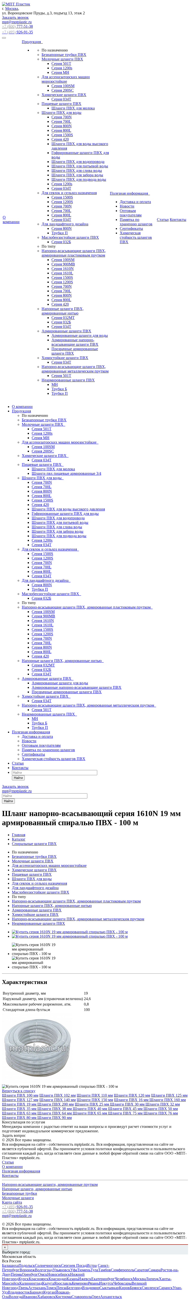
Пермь (16, 1274)
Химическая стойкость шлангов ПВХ (136, 237)
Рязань (93, 1283)
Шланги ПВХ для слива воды (76, 170)
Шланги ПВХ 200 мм (55, 1104)
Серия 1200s (61, 68)
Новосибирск (58, 1274)
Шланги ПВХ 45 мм (125, 1109)
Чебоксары (122, 1283)
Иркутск (106, 1283)
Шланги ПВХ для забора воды (77, 175)
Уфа (73, 1270)
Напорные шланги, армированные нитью (37, 1189)
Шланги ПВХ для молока (73, 108)
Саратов (141, 1270)
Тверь (23, 1288)
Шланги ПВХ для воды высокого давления (68, 509)
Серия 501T (61, 63)
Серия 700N (61, 117)
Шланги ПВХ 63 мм (19, 1113)
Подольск (27, 1265)
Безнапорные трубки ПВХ (64, 55)
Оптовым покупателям (131, 213)
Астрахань (37, 1288)
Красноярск (38, 1279)
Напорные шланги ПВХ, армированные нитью (63, 311)
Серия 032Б (61, 242)
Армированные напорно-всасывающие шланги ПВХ (74, 342)
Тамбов (104, 1270)
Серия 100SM (62, 86)
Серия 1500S (62, 135)
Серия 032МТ (63, 318)
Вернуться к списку (18, 1091)
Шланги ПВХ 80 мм (19, 1117)
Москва (11, 8)
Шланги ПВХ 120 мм (132, 1095)
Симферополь (122, 1270)
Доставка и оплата (135, 202)
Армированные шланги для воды (79, 335)
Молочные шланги (18, 1198)
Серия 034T (61, 219)
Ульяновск (61, 1270)
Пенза (61, 1288)
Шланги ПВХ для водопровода (77, 161)
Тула (94, 1270)
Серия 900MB (63, 264)
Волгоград (44, 1270)
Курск (24, 1279)
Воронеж (27, 1270)
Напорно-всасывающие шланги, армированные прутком (50, 1184)
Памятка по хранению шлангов (136, 221)
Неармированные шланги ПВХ (68, 380)
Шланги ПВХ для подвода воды (78, 179)
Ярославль (63, 1283)
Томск (51, 1288)
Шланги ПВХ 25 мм (92, 1104)
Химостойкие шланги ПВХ (65, 358)
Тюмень (84, 1270)
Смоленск (150, 1288)
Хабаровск (46, 1297)
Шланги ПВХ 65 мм (90, 1113)
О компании (11, 219)
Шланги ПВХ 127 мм (20, 1100)
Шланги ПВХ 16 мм (131, 1100)
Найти (18, 778)
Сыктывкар (109, 1288)
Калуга (48, 1283)
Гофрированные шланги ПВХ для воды (65, 513)
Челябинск (124, 1279)
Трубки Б (59, 389)
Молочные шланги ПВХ (62, 59)
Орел (96, 1297)
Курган (49, 1292)
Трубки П (59, 233)
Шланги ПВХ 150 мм (95, 1100)
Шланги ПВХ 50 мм (160, 1109)
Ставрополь (81, 1297)
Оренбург (30, 1274)
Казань (72, 1279)
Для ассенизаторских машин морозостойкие (66, 79)
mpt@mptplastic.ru (17, 22)
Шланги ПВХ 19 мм (19, 1104)
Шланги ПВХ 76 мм (160, 1113)
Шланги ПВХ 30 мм (127, 1104)
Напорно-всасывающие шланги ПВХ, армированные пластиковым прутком (74, 253)
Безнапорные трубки (19, 1193)
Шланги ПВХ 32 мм (162, 1104)
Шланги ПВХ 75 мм (125, 1113)
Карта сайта (12, 1202)
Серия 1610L (62, 273)
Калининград (30, 1283)
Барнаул (36, 1292)
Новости (127, 206)
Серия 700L (61, 121)
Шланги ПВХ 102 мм (57, 1095)
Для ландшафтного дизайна (65, 224)
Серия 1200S (62, 202)
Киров (124, 1288)
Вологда (16, 1297)
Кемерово (80, 1283)
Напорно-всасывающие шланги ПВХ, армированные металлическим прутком (75, 369)
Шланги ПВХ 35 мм (19, 1109)
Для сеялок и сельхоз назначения (69, 193)
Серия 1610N (62, 268)
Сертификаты (131, 228)
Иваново (30, 1297)
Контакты (178, 219)
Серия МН (60, 72)
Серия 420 (60, 139)
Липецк (152, 1279)
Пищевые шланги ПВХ (61, 104)
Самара (154, 1270)
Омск (42, 1274)
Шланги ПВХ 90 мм (54, 1117)
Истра (92, 1265)
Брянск (136, 1288)
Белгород (74, 1288)
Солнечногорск (48, 1265)
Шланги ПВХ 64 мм (55, 1113)
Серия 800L (61, 130)
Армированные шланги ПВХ (66, 331)
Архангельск (111, 1297)
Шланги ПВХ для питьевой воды (79, 166)
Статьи (163, 219)
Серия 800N (61, 126)
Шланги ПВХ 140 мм (57, 1100)
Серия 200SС (62, 90)
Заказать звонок (15, 17)
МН (54, 384)
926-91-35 (17, 32)
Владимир (90, 1288)
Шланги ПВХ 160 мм (167, 1100)
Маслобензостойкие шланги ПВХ (70, 237)
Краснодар (57, 1279)
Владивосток (19, 1292)
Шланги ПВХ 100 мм (20, 1095)
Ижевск (84, 1279)
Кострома (63, 1297)
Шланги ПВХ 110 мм (95, 1095)
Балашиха (10, 1265)
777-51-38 (17, 26)
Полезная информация (130, 193)
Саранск (166, 1288)
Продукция (32, 42)
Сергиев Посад (74, 1265)
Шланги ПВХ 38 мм (55, 1109)
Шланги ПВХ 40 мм (90, 1109)
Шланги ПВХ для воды (61, 112)
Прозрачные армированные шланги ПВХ (67, 692)
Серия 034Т (61, 99)
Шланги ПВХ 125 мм (169, 1095)
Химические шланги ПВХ (64, 95)
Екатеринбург (103, 1279)
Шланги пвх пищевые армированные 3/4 (66, 473)
